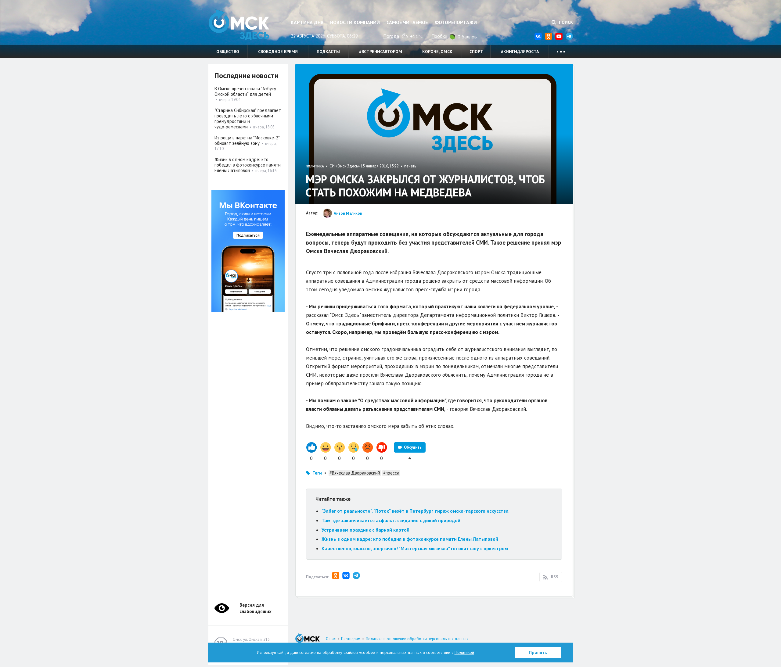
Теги (317, 473)
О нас (331, 638)
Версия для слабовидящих (255, 608)
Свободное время (278, 51)
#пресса (391, 473)
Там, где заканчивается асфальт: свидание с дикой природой (391, 520)
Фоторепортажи (456, 22)
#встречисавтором (380, 51)
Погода (391, 36)
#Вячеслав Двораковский (354, 473)
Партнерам (350, 638)
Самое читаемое (407, 22)
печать (410, 166)
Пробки (439, 36)
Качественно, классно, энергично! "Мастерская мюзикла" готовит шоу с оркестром (415, 548)
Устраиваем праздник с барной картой (365, 530)
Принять (538, 652)
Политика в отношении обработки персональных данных (417, 638)
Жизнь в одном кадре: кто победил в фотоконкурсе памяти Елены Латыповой (410, 539)
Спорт (476, 51)
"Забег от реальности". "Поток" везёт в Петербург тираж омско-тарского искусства (415, 511)
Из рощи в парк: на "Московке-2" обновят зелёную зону (246, 140)
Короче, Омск (437, 51)
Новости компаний (355, 22)
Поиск (565, 22)
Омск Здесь (238, 25)
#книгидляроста (520, 51)
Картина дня (307, 22)
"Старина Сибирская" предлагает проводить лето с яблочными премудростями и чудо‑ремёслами (247, 118)
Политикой (464, 652)
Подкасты (328, 51)
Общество (227, 51)
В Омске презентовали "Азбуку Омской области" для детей (245, 91)
